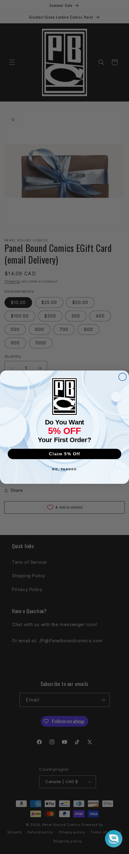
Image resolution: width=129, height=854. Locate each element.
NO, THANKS (64, 469)
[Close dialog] (123, 377)
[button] (113, 838)
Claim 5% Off (64, 453)
